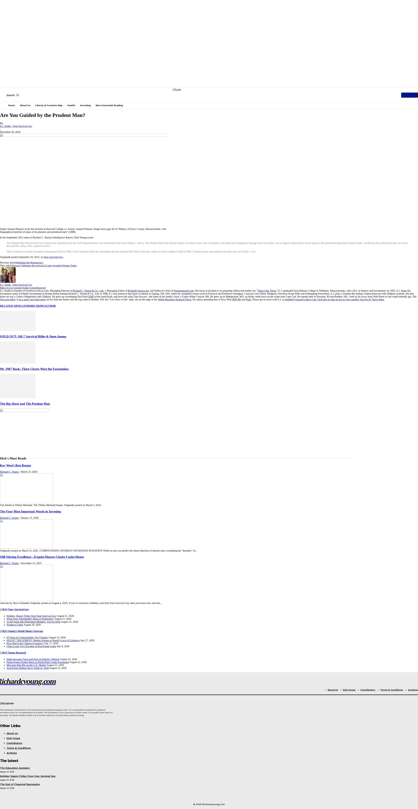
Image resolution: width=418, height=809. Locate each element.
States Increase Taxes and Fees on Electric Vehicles (33, 659)
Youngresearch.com (183, 290)
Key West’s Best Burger (15, 465)
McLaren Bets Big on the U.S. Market (26, 665)
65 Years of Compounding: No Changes (27, 637)
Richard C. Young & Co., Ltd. (88, 290)
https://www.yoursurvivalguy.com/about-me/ (23, 287)
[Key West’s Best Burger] (26, 502)
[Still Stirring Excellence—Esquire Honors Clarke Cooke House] (26, 600)
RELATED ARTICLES (13, 305)
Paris (248, 299)
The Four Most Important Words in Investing (30, 511)
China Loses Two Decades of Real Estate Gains (31, 646)
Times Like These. (267, 290)
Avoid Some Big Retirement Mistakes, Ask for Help (33, 621)
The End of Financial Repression (20, 784)
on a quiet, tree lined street (32, 299)
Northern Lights (15, 624)
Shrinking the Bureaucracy (29, 262)
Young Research (17, 652)
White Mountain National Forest (174, 299)
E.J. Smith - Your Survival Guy (16, 126)
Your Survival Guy (53, 257)
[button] (13, 95)
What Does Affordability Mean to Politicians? (30, 618)
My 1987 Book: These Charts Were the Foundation (34, 369)
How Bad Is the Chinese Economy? (25, 643)
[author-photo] (8, 281)
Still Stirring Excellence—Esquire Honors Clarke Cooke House (42, 557)
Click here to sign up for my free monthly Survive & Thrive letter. (350, 299)
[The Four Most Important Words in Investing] (26, 547)
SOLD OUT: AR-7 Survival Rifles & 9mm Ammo (33, 336)
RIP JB (236, 299)
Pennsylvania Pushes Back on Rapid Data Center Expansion (38, 662)
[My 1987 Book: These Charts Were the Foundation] (18, 362)
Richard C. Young (9, 471)
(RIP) (91, 296)
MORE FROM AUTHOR (41, 305)
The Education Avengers (15, 768)
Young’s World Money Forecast (25, 631)
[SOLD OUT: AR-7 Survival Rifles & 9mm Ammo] (18, 330)
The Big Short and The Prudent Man (25, 403)
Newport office (8, 299)
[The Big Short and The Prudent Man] (18, 397)
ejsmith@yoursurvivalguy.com (300, 299)
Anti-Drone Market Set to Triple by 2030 (28, 668)
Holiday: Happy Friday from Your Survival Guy (31, 616)
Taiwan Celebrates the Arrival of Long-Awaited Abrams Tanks (44, 265)
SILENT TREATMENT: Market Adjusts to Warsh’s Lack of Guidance (43, 640)
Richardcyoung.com (138, 290)
